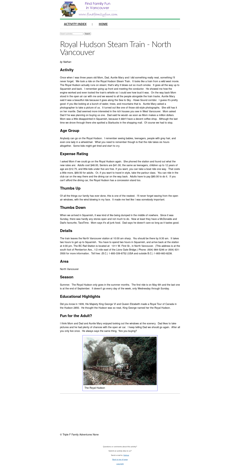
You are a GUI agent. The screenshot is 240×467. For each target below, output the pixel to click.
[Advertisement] (120, 412)
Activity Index (75, 24)
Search (87, 34)
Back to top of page (120, 459)
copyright (120, 464)
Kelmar (126, 455)
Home (103, 24)
